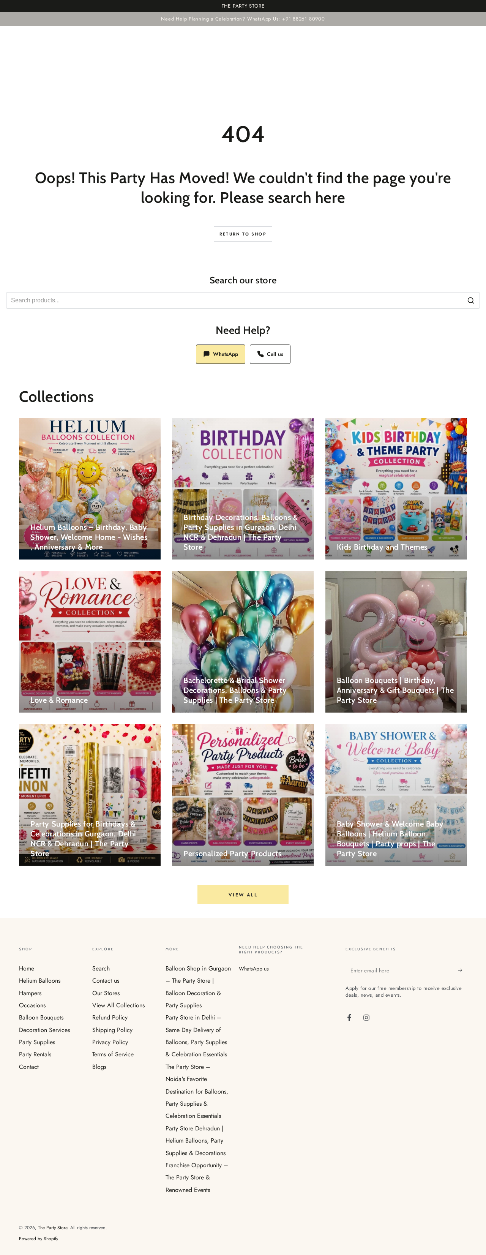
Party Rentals (35, 1054)
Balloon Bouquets (41, 1017)
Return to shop (243, 234)
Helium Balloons (39, 980)
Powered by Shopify (38, 1239)
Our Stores (106, 993)
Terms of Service (113, 1054)
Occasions (32, 1005)
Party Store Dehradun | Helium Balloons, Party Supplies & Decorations (196, 1140)
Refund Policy (110, 1017)
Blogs (99, 1066)
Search (101, 968)
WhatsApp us (254, 968)
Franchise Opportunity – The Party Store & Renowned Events (197, 1177)
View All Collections (118, 1005)
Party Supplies (37, 1042)
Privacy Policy (110, 1042)
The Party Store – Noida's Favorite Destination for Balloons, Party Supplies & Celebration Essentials (197, 1091)
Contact (29, 1066)
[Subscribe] (462, 970)
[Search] (471, 300)
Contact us (105, 980)
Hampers (30, 993)
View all (243, 894)
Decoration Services (44, 1030)
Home (26, 968)
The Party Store (52, 1227)
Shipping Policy (112, 1030)
